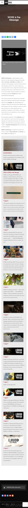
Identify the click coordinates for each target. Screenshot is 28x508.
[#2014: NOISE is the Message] (13, 166)
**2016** (5, 398)
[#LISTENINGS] (13, 145)
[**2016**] (13, 392)
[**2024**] (13, 192)
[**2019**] (13, 337)
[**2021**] (13, 279)
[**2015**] (13, 415)
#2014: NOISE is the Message (11, 172)
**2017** (5, 382)
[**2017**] (13, 376)
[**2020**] (13, 307)
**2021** (5, 287)
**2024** (5, 201)
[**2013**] (13, 440)
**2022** (5, 259)
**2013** (5, 448)
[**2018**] (13, 351)
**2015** (5, 421)
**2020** (5, 315)
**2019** (5, 344)
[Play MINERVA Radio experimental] (4, 487)
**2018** (5, 357)
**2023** (5, 230)
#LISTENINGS (7, 153)
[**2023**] (13, 222)
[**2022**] (13, 252)
